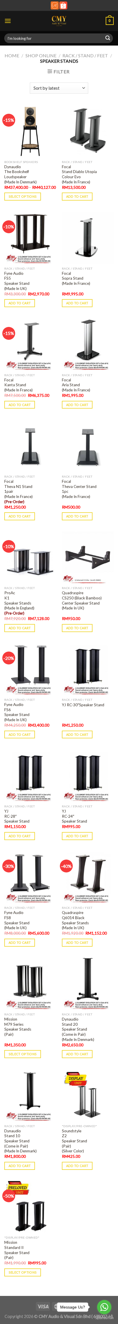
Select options (23, 196)
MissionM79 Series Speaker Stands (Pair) (17, 1027)
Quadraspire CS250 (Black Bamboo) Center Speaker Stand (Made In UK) (82, 600)
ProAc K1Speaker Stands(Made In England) (19, 603)
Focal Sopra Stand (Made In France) (76, 278)
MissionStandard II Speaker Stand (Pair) (17, 1250)
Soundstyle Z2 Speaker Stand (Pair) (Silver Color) (74, 1141)
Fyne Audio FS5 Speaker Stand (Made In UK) (17, 281)
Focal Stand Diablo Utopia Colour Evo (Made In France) (79, 174)
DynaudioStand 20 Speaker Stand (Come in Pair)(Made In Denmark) (78, 1029)
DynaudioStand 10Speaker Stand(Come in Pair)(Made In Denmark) (20, 1141)
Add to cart (77, 196)
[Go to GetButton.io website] (104, 1318)
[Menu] (7, 21)
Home (12, 55)
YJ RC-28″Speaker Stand (17, 816)
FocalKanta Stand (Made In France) (18, 385)
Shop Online (40, 55)
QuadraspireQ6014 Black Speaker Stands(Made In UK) (75, 920)
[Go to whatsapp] (104, 1307)
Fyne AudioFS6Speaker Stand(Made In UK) (17, 712)
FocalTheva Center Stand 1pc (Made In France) (79, 489)
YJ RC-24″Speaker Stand (74, 816)
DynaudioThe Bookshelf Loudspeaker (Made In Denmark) (20, 174)
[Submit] (108, 38)
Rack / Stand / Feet (85, 55)
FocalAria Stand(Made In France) (76, 385)
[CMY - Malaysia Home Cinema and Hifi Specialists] (59, 21)
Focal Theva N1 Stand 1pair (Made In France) (18, 491)
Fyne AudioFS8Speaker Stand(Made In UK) (17, 920)
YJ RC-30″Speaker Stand (83, 705)
